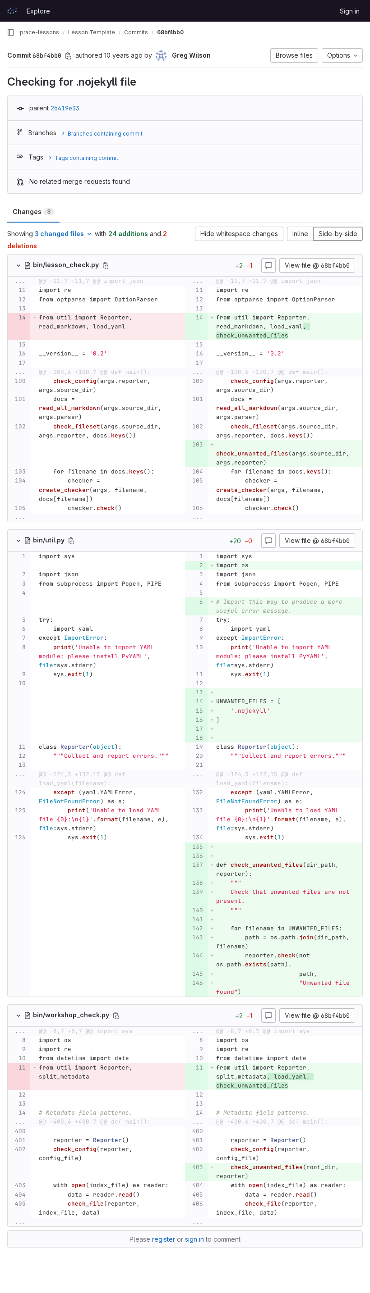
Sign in (350, 11)
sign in (194, 1239)
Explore (38, 11)
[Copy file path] (105, 265)
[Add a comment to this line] (7, 290)
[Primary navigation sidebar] (11, 32)
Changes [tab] (32, 211)
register (163, 1239)
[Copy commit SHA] (68, 55)
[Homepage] (12, 11)
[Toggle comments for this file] (268, 265)
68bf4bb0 (170, 32)
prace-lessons (39, 32)
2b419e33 (65, 108)
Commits (136, 32)
